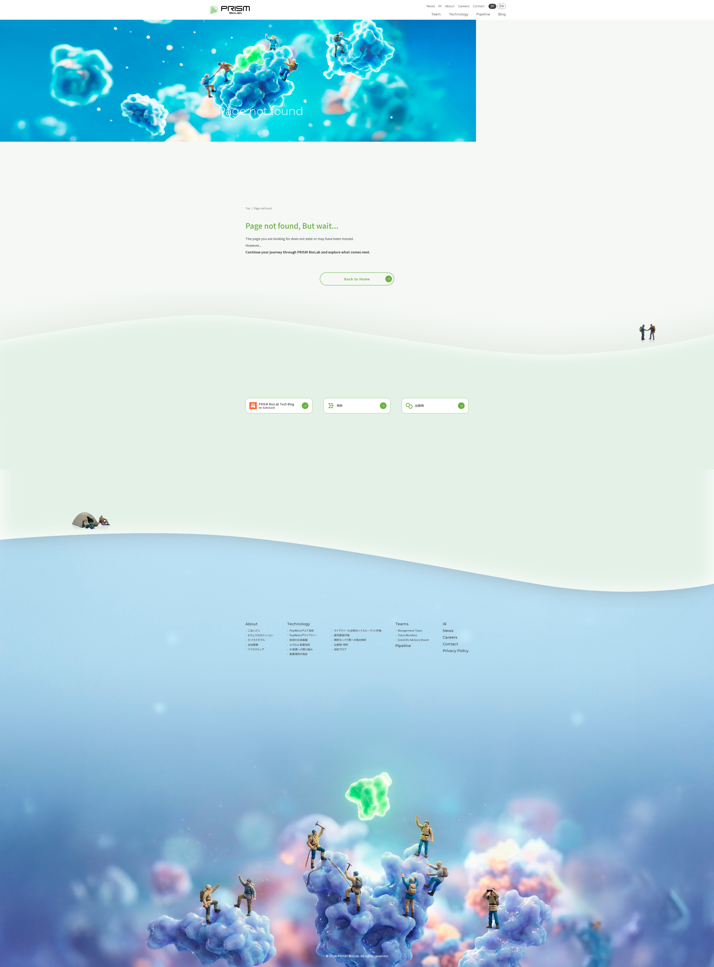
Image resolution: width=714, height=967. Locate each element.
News (431, 6)
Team (436, 14)
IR (439, 6)
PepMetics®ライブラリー (303, 635)
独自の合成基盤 (299, 640)
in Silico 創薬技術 (300, 644)
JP (492, 6)
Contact (479, 6)
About (449, 6)
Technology (458, 14)
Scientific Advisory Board (413, 640)
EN (501, 6)
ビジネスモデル (256, 640)
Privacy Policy (456, 651)
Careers (463, 6)
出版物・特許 (341, 644)
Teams (402, 624)
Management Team (410, 630)
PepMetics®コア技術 (302, 630)
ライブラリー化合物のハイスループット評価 (357, 630)
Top (247, 208)
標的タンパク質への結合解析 (350, 640)
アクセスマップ (256, 649)
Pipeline (483, 14)
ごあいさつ (254, 630)
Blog (502, 14)
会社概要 (253, 644)
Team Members (407, 635)
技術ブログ (340, 649)
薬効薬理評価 (342, 635)
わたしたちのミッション (260, 635)
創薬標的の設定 (299, 654)
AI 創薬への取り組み (301, 649)
